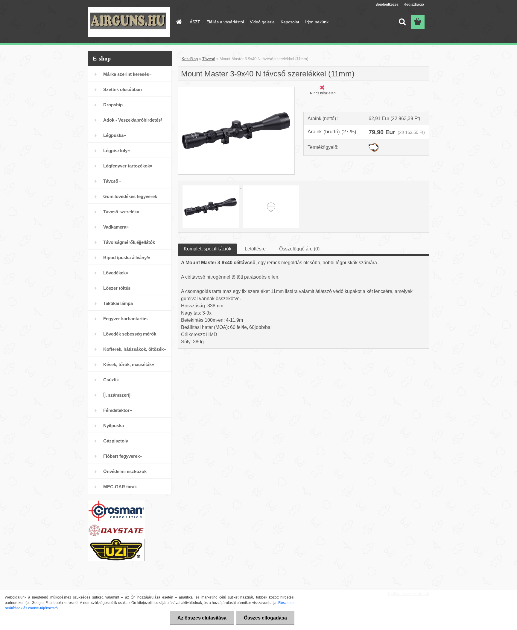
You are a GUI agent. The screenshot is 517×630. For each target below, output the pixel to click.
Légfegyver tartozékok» (127, 165)
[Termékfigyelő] (373, 145)
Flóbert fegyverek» (122, 456)
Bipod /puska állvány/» (126, 257)
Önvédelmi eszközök (125, 471)
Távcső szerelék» (121, 211)
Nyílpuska (113, 425)
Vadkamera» (116, 226)
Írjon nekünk (317, 21)
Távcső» (112, 181)
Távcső (208, 59)
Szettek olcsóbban (122, 89)
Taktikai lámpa (118, 303)
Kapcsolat (290, 21)
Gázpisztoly (115, 440)
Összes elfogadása (265, 617)
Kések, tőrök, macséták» (128, 364)
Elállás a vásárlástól (225, 21)
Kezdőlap (190, 59)
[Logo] (129, 22)
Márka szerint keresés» (127, 74)
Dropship (113, 104)
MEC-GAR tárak (120, 486)
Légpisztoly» (116, 150)
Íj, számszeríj (116, 395)
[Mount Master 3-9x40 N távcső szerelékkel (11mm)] (236, 89)
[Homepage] (178, 22)
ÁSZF (195, 21)
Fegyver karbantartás (125, 318)
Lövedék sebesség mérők (129, 333)
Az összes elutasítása (201, 617)
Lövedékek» (115, 272)
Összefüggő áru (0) (299, 248)
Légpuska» (114, 135)
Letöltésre (255, 248)
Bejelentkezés (387, 4)
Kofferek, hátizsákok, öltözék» (134, 349)
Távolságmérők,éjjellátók (129, 242)
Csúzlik (111, 379)
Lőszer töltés (116, 288)
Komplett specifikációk (207, 248)
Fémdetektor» (117, 410)
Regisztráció (414, 4)
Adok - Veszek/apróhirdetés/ (132, 120)
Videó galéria (262, 21)
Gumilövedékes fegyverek (130, 196)
